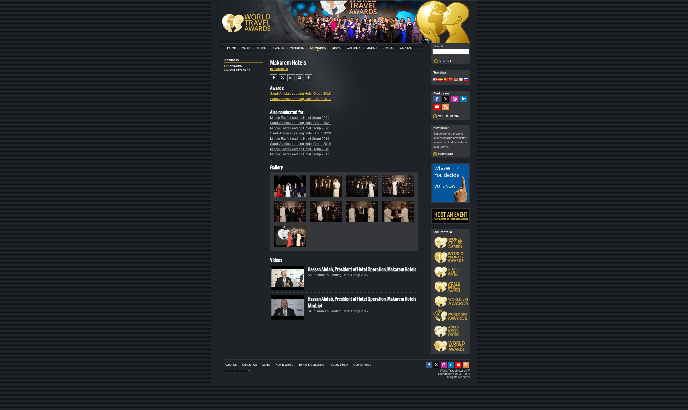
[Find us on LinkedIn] (463, 99)
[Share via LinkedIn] (291, 77)
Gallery (353, 47)
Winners (297, 47)
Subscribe (446, 154)
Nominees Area (238, 70)
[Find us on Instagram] (454, 99)
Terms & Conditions (311, 364)
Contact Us (249, 364)
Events (278, 47)
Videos (371, 47)
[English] (435, 80)
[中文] (451, 80)
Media (266, 364)
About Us (231, 364)
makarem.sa (279, 69)
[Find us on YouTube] (436, 107)
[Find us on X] (445, 99)
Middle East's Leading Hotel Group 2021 (299, 118)
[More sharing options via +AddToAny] (308, 77)
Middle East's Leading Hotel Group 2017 (299, 154)
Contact (407, 47)
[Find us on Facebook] (436, 99)
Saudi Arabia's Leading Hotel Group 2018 (300, 94)
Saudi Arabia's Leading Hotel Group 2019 (300, 144)
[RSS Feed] (445, 107)
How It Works (284, 364)
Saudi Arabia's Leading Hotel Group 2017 (300, 99)
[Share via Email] (299, 77)
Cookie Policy (362, 364)
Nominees (318, 47)
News (336, 47)
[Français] (461, 80)
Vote (246, 47)
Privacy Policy (338, 364)
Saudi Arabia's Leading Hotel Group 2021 (300, 123)
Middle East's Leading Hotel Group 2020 (299, 128)
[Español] (440, 80)
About (389, 47)
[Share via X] (282, 77)
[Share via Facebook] (273, 77)
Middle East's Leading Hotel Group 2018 (299, 149)
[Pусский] (466, 80)
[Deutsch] (456, 80)
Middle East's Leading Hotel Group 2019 (299, 139)
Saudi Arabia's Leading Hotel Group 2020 (300, 133)
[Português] (445, 80)
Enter (261, 47)
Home (231, 47)
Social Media (448, 116)
